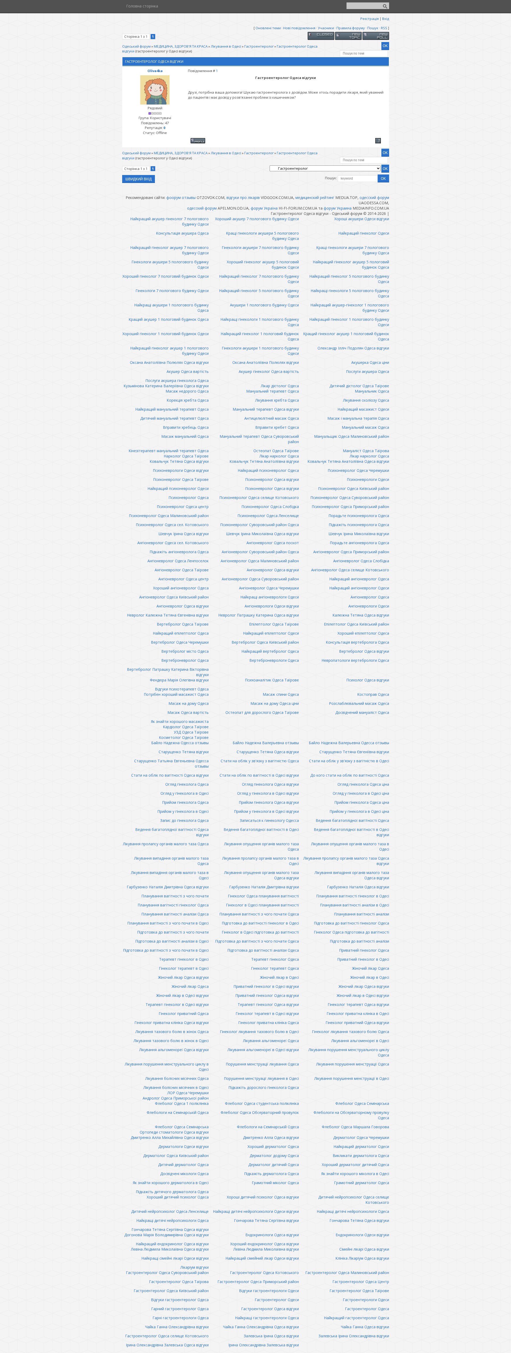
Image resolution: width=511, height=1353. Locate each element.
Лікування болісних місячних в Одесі (176, 1087)
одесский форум (374, 197)
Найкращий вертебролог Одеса (270, 651)
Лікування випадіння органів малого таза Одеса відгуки (352, 875)
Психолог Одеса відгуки (367, 679)
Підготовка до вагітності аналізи (359, 941)
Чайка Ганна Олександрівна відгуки (177, 1326)
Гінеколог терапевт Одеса (275, 968)
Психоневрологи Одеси (368, 479)
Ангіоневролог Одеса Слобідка (361, 560)
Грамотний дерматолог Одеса (361, 1182)
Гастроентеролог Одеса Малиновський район (347, 1272)
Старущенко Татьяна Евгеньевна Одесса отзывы (171, 763)
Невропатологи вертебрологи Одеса (355, 660)
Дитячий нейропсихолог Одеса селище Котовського (353, 1199)
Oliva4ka (155, 70)
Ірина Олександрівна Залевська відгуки (263, 1344)
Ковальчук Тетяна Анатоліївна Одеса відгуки (348, 461)
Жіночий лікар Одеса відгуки (183, 977)
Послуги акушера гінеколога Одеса (177, 380)
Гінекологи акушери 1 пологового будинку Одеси (260, 350)
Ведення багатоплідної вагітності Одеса (352, 820)
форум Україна (264, 208)
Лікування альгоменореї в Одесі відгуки (263, 1049)
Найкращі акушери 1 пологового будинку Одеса (171, 307)
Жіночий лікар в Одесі (279, 977)
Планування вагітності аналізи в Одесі (354, 904)
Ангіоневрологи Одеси (368, 606)
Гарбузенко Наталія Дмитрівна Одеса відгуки (168, 886)
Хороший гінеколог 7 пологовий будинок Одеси (165, 276)
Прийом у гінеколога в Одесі (183, 811)
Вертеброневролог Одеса (185, 660)
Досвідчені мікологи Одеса (184, 1173)
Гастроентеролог (259, 46)
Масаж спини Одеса (281, 694)
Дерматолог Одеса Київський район (176, 1155)
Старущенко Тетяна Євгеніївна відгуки (354, 751)
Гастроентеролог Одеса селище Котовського (167, 1335)
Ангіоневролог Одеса (370, 597)
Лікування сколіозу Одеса (366, 400)
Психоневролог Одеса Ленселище (268, 515)
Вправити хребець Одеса (186, 427)
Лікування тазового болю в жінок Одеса (172, 1031)
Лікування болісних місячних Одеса (177, 1078)
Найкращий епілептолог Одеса (181, 633)
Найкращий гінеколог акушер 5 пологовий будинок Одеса (351, 264)
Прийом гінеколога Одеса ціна (361, 802)
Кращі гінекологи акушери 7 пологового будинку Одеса (352, 250)
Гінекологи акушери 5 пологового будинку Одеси (170, 264)
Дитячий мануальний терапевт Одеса (174, 418)
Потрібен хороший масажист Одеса (176, 694)
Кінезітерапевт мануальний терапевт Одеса (169, 450)
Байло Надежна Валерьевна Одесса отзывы (349, 742)
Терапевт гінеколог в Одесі (184, 959)
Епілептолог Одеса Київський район (356, 624)
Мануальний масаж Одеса (365, 427)
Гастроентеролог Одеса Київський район (171, 1290)
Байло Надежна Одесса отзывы (180, 742)
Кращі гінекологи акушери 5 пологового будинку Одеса (262, 236)
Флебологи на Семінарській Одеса (178, 1112)
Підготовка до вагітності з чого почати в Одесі (166, 950)
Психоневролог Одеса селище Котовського (259, 497)
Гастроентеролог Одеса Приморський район (258, 1281)
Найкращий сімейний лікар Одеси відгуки (262, 1258)
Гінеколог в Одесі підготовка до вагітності (260, 932)
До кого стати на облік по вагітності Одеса (349, 775)
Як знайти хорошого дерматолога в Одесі (171, 1182)
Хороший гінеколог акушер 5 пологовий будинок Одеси (263, 264)
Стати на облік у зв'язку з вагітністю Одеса (260, 760)
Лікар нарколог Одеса (279, 456)
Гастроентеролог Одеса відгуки (270, 1308)
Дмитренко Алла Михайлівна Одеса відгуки (170, 1137)
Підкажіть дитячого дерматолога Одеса (172, 1191)
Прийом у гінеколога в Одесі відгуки (266, 811)
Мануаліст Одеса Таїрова (366, 450)
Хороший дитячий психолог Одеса (178, 1197)
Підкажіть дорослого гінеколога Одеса (263, 1087)
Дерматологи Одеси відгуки (183, 1146)
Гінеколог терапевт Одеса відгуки (358, 1004)
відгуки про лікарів (243, 197)
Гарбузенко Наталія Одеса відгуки (358, 886)
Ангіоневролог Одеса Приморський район (351, 551)
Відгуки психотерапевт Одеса (182, 689)
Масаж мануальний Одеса (185, 436)
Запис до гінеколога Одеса (184, 820)
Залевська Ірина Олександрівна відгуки (354, 1335)
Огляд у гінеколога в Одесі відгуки (268, 793)
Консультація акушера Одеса (182, 233)
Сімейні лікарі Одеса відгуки (364, 1249)
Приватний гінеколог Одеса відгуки (267, 995)
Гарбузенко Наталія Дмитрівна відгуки (264, 886)
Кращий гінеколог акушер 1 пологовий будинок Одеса (346, 336)
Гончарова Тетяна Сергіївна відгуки (266, 1220)
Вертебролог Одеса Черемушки (180, 642)
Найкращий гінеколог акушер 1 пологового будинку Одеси (169, 350)
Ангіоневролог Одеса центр (183, 578)
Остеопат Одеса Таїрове (276, 450)
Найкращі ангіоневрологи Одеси (269, 597)
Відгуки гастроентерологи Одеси (269, 1290)
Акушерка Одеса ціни (370, 362)
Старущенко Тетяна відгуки (184, 751)
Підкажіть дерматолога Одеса (271, 1173)
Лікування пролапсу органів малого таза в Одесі (260, 861)
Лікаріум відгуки (194, 1267)
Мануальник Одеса (372, 391)
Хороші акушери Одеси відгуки (361, 218)
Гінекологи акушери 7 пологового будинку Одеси (260, 250)
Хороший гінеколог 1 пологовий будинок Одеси (165, 333)
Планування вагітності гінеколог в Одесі (352, 895)
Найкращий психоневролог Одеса (268, 470)
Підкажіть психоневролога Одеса (359, 524)
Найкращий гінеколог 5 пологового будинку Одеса (349, 279)
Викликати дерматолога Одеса (361, 1155)
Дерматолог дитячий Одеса (273, 1164)
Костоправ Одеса (373, 694)
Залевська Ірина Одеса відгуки (271, 1335)
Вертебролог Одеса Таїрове (183, 624)
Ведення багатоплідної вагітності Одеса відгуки (172, 832)
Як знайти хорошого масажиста (180, 721)
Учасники (326, 28)
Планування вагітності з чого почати (175, 895)
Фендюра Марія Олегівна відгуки (179, 679)
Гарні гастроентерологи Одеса (181, 1317)
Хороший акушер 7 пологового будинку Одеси (257, 218)
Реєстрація (369, 18)
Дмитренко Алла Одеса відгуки (271, 1137)
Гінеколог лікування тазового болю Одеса (350, 1031)
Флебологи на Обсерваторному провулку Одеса (351, 1115)
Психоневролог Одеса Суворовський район (349, 497)
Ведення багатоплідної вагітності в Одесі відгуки (351, 832)
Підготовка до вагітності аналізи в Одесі (172, 941)
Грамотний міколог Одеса (275, 1182)
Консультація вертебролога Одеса (357, 642)
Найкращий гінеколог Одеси (363, 233)
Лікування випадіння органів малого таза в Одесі (170, 875)
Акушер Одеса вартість (188, 371)
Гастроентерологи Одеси (366, 1299)
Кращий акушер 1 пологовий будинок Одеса (169, 319)
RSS (384, 28)
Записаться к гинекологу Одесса (269, 820)
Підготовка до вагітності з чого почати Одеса (257, 941)
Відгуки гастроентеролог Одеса (180, 1299)
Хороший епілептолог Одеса (363, 633)
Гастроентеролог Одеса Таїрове (359, 1290)
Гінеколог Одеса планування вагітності (263, 895)
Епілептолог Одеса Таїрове (274, 624)
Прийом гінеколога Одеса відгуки (269, 802)
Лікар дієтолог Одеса (280, 385)
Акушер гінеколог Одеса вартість (269, 371)
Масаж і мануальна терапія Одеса (358, 418)
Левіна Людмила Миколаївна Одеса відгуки (170, 1249)
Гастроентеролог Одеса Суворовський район (167, 1272)
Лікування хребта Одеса (277, 400)
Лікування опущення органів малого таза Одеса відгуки (261, 875)
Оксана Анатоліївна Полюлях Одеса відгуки (169, 362)
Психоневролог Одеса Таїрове (181, 479)
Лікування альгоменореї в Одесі (360, 1040)
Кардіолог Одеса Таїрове (186, 726)
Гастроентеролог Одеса (367, 1308)
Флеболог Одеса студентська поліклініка (262, 1103)
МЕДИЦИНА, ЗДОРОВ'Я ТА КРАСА (181, 46)
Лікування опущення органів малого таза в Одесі (350, 846)
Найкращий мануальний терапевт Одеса (172, 409)
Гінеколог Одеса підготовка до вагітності (351, 932)
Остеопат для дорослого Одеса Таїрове (262, 712)
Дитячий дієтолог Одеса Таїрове (359, 385)
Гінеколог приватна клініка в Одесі (358, 1013)
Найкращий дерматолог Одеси (361, 1146)
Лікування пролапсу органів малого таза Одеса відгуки (346, 861)
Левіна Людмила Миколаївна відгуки (266, 1249)
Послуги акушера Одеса (367, 371)
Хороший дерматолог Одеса (273, 1146)
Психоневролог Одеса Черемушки (358, 470)
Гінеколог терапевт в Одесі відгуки (267, 1013)
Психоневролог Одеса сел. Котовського (172, 524)
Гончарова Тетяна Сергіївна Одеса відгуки (170, 1229)
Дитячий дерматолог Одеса (183, 1164)
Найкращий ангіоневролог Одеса (359, 578)
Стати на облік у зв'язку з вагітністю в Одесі (349, 760)
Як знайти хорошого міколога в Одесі (355, 1173)
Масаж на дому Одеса (188, 703)
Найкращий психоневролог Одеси (178, 488)
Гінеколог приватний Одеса (184, 1013)
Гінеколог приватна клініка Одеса (268, 1022)
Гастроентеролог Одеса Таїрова (179, 1281)
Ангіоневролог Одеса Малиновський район (260, 560)
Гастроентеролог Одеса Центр (360, 1281)
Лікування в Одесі (226, 46)
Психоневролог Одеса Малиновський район (169, 515)
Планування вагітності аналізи (361, 914)
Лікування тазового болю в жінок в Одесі (171, 1040)
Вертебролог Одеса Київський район (265, 642)
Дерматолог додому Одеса (274, 1155)
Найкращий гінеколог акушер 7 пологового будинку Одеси (169, 250)
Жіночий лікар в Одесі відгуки (182, 995)
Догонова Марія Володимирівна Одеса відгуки (166, 1234)
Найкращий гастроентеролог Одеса (356, 1317)
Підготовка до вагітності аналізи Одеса (263, 950)
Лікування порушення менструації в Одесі (351, 1078)
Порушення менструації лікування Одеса (262, 1064)
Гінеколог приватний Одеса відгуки (357, 1022)
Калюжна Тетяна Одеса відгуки (360, 615)
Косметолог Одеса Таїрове (184, 737)
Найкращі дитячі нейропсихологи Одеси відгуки (256, 1211)
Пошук (372, 28)
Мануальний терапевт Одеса (272, 391)
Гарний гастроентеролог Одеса (180, 1308)
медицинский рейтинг (314, 197)
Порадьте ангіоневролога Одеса (359, 542)
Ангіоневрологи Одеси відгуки (272, 606)
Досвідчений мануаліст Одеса (362, 712)
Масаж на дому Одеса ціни (274, 703)
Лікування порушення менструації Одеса (352, 1064)
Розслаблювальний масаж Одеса (359, 703)
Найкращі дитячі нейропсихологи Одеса (353, 1211)
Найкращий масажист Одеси (363, 409)
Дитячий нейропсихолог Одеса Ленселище (170, 1211)
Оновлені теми (268, 28)
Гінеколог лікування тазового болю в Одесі (259, 1031)
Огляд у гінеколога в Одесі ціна (361, 793)
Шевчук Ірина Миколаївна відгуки (358, 533)
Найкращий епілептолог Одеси (271, 633)
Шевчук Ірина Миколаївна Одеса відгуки (262, 533)
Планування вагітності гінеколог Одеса (173, 904)
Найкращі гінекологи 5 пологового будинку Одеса (350, 293)
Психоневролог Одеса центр (183, 506)
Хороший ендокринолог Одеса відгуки (264, 1243)
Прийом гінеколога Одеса (185, 802)
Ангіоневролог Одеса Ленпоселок (178, 560)
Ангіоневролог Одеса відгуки (273, 569)
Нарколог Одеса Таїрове (186, 456)
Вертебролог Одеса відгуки (364, 651)
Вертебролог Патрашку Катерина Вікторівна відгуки (168, 672)
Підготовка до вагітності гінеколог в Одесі (260, 923)
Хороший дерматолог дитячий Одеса (355, 1164)
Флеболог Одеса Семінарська (362, 1103)
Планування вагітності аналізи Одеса (175, 914)
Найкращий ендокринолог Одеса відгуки (172, 1243)
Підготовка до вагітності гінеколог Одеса (351, 923)
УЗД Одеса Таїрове (191, 732)
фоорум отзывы (181, 197)
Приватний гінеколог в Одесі (363, 959)
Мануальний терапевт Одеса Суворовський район (259, 439)
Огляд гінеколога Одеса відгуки (270, 784)
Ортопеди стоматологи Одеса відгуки (174, 1132)
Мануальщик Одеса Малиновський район (351, 436)
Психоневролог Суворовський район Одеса (259, 524)
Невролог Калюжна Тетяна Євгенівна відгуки (168, 615)
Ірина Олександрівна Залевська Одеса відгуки (167, 1344)
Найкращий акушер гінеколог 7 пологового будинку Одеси (169, 221)
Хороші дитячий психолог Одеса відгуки (263, 1197)
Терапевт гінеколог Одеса (275, 959)
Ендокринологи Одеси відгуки (362, 1234)
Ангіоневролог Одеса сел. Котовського (173, 542)
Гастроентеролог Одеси (277, 1299)
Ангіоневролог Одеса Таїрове (182, 569)
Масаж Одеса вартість (188, 712)
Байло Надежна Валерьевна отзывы (266, 742)
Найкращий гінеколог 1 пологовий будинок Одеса (260, 336)
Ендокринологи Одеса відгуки (272, 1234)
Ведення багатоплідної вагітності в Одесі (261, 829)
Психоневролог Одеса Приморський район (350, 506)
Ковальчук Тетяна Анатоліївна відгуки (264, 461)
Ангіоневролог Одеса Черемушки (269, 587)
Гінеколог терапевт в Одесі (184, 968)
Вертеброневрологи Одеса (274, 660)
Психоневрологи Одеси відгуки (181, 470)
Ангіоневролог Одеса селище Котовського (350, 569)
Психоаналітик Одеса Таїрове (272, 679)
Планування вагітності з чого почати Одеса (259, 914)
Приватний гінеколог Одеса (364, 950)
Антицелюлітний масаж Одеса (271, 418)
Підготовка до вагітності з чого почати (173, 932)
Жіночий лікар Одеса (370, 968)
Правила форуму (350, 28)
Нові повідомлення (299, 28)
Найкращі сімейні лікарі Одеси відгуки (175, 1258)
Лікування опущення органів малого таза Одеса (261, 846)
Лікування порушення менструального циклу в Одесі (167, 1066)
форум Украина (338, 208)
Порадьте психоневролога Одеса (358, 515)
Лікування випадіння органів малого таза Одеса (171, 861)
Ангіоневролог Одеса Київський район (174, 597)
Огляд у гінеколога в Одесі (184, 793)
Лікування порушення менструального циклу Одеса (348, 1052)
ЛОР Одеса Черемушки (188, 1092)
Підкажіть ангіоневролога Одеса (179, 551)
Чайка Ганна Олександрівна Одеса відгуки (261, 1326)
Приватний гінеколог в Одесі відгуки (266, 986)
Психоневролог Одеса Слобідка (270, 506)
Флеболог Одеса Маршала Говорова (355, 1126)
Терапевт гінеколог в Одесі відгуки (177, 1004)
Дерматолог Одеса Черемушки (361, 1137)
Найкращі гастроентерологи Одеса (267, 1317)
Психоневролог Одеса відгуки (272, 479)
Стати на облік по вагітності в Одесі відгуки (259, 775)
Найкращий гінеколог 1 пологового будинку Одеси (349, 322)
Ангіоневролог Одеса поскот (272, 542)
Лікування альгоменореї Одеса (271, 1040)
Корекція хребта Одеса (188, 400)
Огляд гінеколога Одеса (187, 784)
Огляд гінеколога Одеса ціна (363, 784)
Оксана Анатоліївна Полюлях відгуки (265, 362)
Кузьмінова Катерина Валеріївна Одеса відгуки (166, 385)
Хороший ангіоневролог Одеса (181, 587)
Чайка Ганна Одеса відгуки (365, 1326)
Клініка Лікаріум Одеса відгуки (362, 1258)
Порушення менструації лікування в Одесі (261, 1078)
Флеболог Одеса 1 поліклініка (182, 1103)
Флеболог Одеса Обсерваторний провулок (260, 1112)
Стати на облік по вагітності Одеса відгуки (170, 775)
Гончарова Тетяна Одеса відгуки (359, 1220)
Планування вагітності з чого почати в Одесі (168, 923)
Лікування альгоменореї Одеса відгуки (174, 1049)
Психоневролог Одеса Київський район (353, 488)
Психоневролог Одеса (188, 497)
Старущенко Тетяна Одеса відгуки (268, 751)
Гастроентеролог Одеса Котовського (264, 1272)
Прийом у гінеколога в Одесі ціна (359, 811)
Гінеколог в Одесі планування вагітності (262, 904)
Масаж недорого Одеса (187, 391)
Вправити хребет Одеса (277, 427)
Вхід (385, 18)
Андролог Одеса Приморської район (176, 1098)
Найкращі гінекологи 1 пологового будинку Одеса (259, 322)
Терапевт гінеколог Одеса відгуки (268, 1004)
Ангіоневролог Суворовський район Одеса (260, 551)
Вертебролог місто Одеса (185, 651)
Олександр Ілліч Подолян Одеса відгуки (353, 348)
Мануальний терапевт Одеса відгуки (266, 409)
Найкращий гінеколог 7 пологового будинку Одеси (259, 279)
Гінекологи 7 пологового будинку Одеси (172, 290)
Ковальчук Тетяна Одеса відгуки (179, 461)
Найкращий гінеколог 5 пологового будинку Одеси (259, 293)
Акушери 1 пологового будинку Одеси (264, 304)
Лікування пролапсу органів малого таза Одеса (166, 843)
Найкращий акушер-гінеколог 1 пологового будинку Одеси (349, 307)
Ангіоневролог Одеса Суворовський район (260, 578)
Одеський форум (136, 46)
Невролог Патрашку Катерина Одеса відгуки (258, 615)
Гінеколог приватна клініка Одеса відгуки (171, 1022)
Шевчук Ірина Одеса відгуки (183, 533)
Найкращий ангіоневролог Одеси (359, 587)
